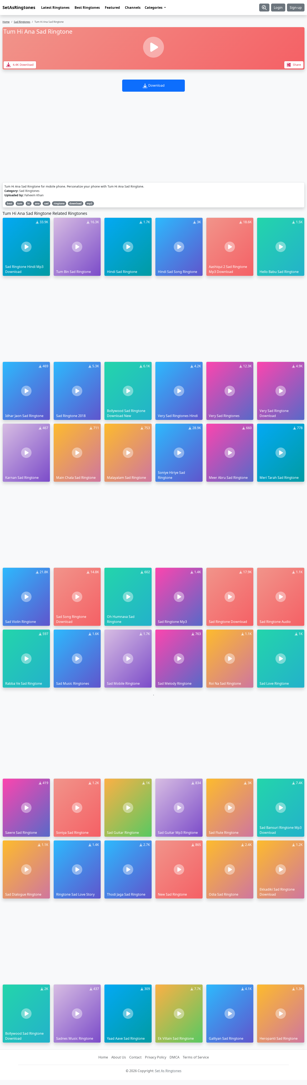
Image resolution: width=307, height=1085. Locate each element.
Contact (135, 1057)
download (75, 203)
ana (37, 203)
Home (6, 22)
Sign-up (296, 7)
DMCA (174, 1057)
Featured (112, 7)
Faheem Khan (34, 195)
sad (46, 203)
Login (278, 7)
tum (19, 203)
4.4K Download (23, 65)
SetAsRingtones (19, 7)
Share (296, 65)
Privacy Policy (155, 1057)
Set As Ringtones (168, 1071)
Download (156, 85)
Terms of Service (196, 1057)
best (9, 203)
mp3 (89, 203)
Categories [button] (154, 7)
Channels (133, 7)
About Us (118, 1057)
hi (28, 203)
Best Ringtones (87, 7)
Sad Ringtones (22, 22)
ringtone (59, 203)
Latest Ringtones (55, 7)
